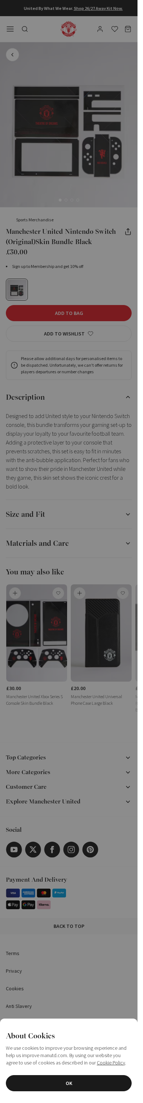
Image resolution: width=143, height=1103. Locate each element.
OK (69, 1083)
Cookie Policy (111, 1062)
